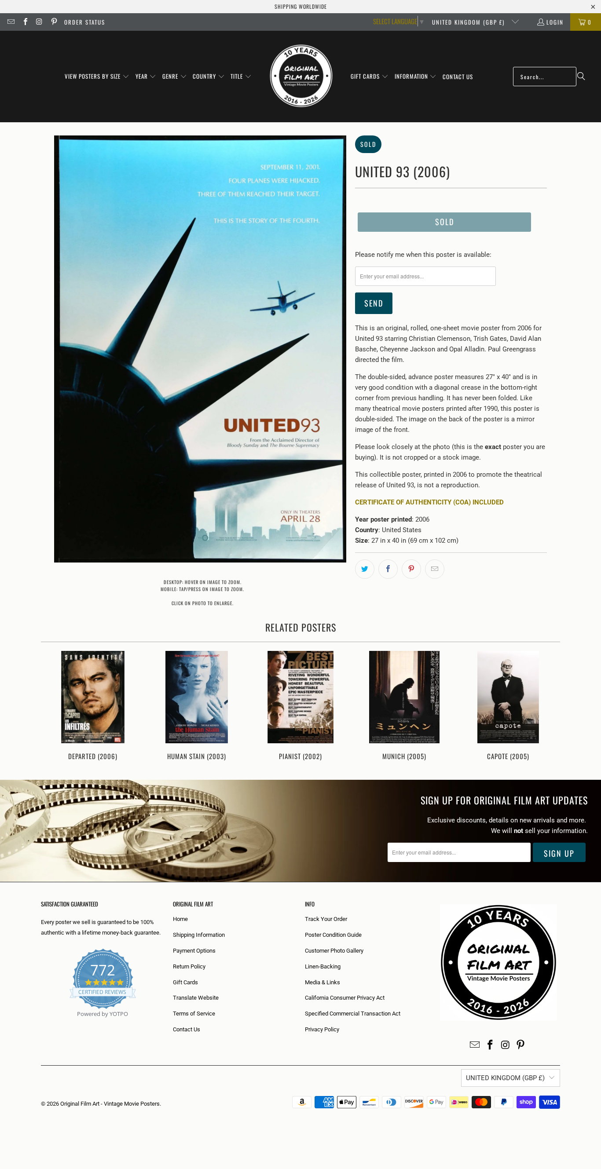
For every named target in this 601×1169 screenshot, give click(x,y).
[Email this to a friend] (434, 569)
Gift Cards (185, 982)
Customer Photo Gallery (334, 950)
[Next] (548, 706)
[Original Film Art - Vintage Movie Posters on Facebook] (25, 22)
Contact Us (186, 1029)
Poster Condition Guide (333, 935)
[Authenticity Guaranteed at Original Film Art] (41, 1024)
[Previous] (53, 706)
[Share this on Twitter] (364, 569)
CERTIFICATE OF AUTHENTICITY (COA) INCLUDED (429, 502)
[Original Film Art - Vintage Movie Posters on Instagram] (39, 22)
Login (555, 22)
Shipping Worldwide (301, 6)
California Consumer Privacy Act (345, 997)
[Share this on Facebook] (388, 569)
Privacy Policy (322, 1029)
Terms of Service (194, 1013)
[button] (97, 77)
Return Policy (189, 966)
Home (180, 919)
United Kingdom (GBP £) (469, 22)
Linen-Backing (323, 966)
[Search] (581, 76)
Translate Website (196, 997)
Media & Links (322, 982)
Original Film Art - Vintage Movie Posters (110, 1103)
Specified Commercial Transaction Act (352, 1013)
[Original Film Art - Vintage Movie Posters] (301, 76)
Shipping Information (199, 935)
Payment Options (194, 950)
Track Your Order (326, 919)
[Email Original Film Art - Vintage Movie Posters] (11, 22)
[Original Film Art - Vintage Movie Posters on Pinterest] (53, 22)
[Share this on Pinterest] (411, 569)
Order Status (84, 22)
